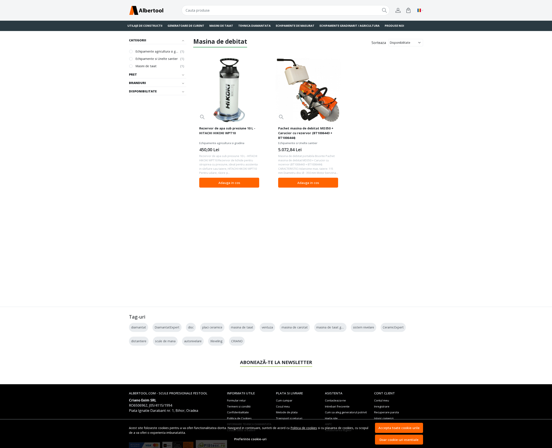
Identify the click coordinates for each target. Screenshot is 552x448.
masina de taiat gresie (332, 327)
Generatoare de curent (186, 26)
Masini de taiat (221, 26)
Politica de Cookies (239, 418)
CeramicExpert (393, 327)
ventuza (267, 327)
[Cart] (408, 10)
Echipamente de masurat (295, 26)
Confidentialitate (238, 412)
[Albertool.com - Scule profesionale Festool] (154, 10)
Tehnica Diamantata (254, 26)
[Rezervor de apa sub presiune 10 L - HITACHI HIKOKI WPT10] (229, 90)
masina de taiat (242, 327)
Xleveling (216, 341)
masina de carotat (295, 327)
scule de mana (165, 341)
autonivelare (193, 341)
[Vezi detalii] (202, 116)
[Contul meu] (398, 10)
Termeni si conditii (239, 406)
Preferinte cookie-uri (250, 439)
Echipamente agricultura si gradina (156, 51)
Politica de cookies (303, 428)
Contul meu (381, 400)
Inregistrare (381, 406)
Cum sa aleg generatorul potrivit (346, 412)
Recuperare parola (386, 412)
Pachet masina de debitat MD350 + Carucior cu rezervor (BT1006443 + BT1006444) (305, 133)
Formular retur (236, 400)
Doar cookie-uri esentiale (399, 439)
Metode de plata (287, 412)
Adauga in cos (229, 182)
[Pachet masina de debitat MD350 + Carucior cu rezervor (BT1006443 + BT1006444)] (308, 90)
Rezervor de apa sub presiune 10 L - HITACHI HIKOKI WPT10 (227, 130)
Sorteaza (379, 42)
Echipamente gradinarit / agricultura (350, 26)
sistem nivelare (363, 327)
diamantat (138, 327)
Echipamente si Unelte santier (156, 59)
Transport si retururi (289, 418)
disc (191, 327)
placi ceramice (212, 327)
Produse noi (394, 26)
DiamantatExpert (167, 327)
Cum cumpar (284, 400)
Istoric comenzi (384, 418)
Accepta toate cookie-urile (399, 428)
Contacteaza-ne (335, 400)
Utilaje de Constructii (144, 26)
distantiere (138, 341)
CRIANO (237, 341)
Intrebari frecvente (337, 406)
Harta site (331, 418)
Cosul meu (283, 406)
